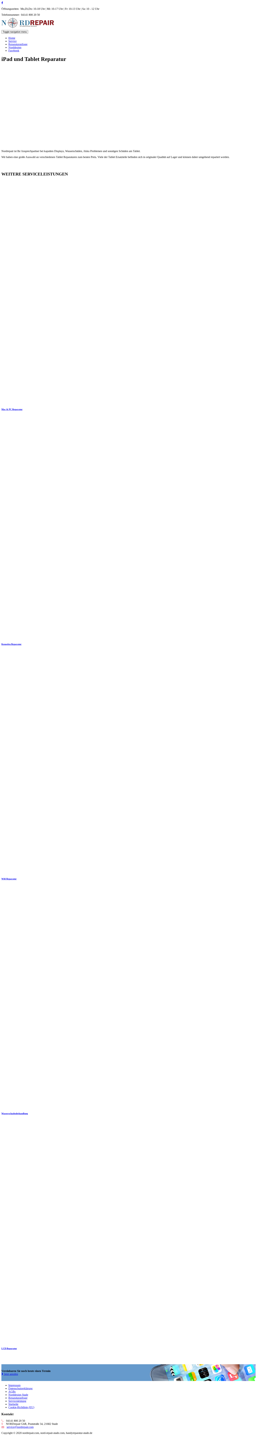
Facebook (13, 50)
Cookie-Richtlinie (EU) (21, 1407)
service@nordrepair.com (20, 1427)
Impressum (14, 1385)
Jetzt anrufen (10, 1374)
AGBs (12, 1391)
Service (12, 41)
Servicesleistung (17, 1401)
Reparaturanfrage (17, 44)
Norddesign (14, 47)
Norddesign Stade (18, 1394)
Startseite (13, 1404)
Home (11, 37)
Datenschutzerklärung (20, 1388)
